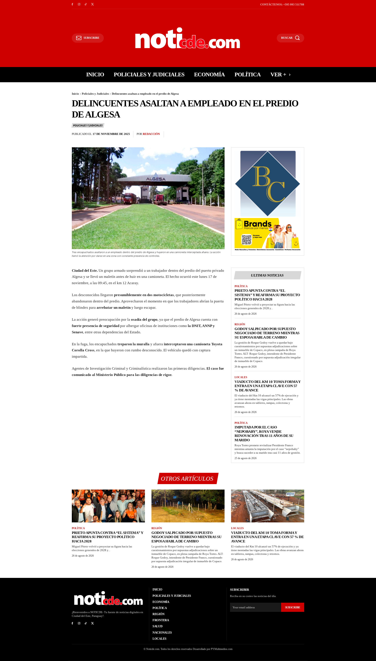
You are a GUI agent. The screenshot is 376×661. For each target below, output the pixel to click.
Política (241, 286)
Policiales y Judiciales (95, 93)
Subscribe (292, 607)
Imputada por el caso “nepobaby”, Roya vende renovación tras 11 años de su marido (264, 433)
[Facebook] (72, 4)
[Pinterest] (289, 134)
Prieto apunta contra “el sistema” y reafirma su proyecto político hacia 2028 (267, 295)
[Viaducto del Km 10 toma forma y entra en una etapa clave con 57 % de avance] (267, 506)
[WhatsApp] (299, 134)
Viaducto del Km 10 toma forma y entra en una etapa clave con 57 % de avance (268, 386)
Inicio (75, 93)
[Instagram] (79, 4)
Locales (241, 377)
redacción (151, 134)
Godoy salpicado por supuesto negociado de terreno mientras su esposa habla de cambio (267, 333)
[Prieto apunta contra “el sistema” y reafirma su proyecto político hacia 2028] (108, 506)
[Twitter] (92, 4)
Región (240, 324)
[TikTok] (86, 4)
